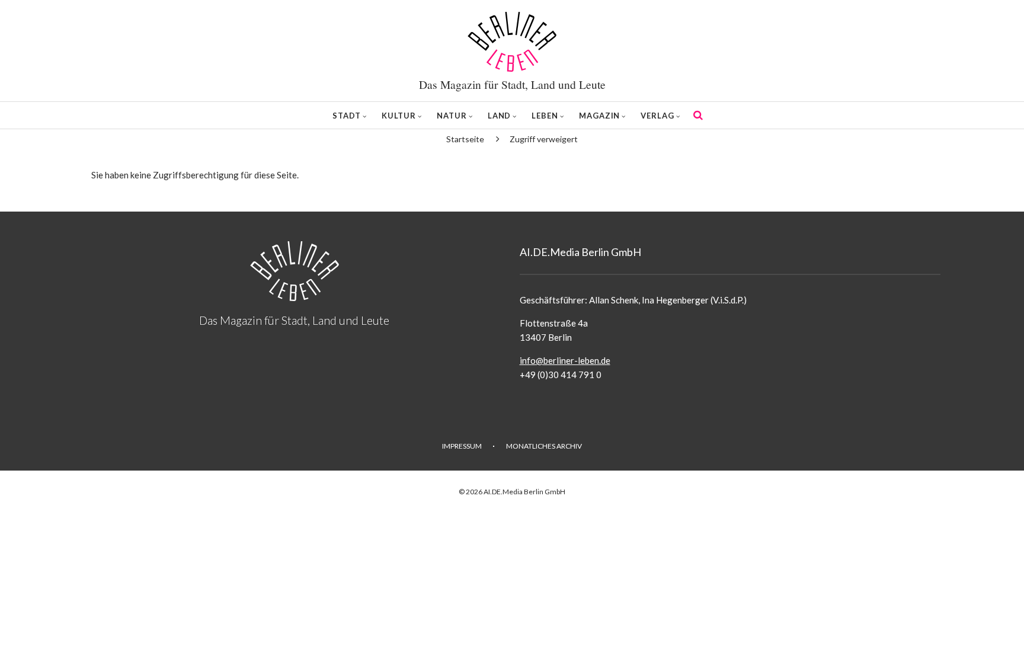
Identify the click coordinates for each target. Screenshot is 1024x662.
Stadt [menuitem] (346, 115)
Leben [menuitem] (545, 115)
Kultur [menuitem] (399, 115)
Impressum (462, 446)
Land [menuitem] (499, 115)
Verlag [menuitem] (657, 115)
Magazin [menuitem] (599, 115)
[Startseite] (512, 42)
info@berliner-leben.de (565, 360)
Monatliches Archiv (544, 446)
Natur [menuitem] (452, 115)
